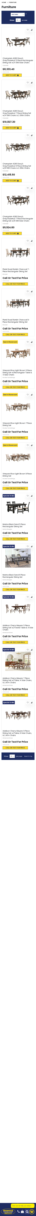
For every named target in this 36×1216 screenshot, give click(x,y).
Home (4, 2)
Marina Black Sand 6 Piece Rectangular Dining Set (14, 576)
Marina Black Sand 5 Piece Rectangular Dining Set (14, 525)
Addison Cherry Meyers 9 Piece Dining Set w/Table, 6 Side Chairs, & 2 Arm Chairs (17, 733)
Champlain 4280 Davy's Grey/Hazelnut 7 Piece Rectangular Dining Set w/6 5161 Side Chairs (18, 218)
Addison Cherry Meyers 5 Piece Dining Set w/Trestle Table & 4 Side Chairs (18, 627)
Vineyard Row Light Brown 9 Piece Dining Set (17, 475)
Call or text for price (15, 284)
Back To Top (28, 756)
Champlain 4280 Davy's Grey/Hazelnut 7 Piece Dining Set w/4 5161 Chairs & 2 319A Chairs (17, 113)
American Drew (8, 632)
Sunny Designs (7, 529)
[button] (28, 30)
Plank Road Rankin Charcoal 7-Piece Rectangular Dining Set (16, 270)
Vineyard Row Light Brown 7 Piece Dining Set (17, 424)
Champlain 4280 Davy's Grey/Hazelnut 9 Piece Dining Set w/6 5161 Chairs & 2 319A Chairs (17, 166)
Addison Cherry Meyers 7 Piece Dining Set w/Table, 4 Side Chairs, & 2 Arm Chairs (17, 680)
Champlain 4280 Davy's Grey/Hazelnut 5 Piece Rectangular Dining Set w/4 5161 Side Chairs (18, 60)
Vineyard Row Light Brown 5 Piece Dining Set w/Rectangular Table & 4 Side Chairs (17, 372)
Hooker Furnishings (9, 377)
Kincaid (5, 274)
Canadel (5, 65)
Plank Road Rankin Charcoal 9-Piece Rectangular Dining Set (16, 321)
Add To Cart (11, 75)
